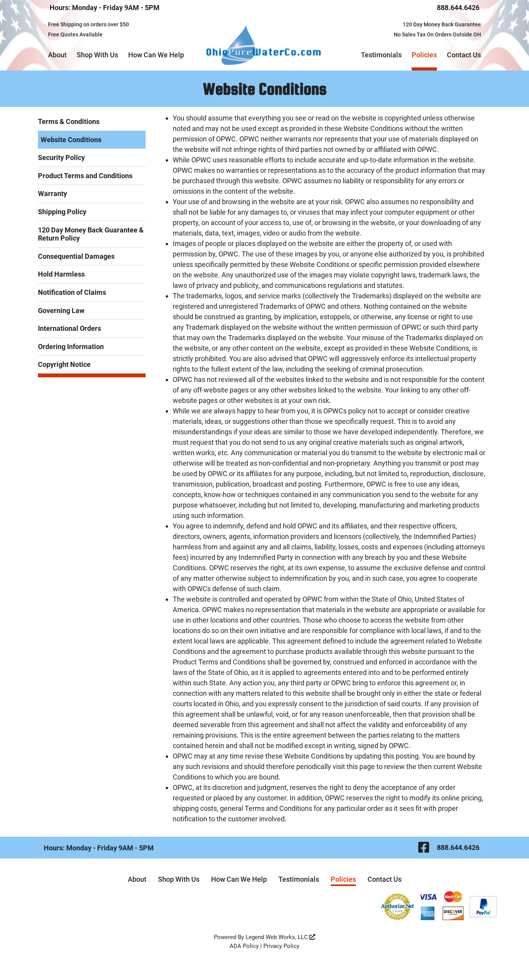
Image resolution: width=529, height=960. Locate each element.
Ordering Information (71, 346)
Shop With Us (97, 55)
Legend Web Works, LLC (277, 937)
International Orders (69, 328)
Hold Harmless (61, 274)
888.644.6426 (458, 7)
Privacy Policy (281, 946)
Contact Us (464, 55)
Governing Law (61, 310)
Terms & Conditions (69, 121)
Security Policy (61, 157)
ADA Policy (244, 946)
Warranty (52, 193)
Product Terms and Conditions (85, 176)
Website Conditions (71, 140)
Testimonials (381, 55)
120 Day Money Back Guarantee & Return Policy (91, 234)
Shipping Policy (62, 212)
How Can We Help (156, 55)
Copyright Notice (64, 364)
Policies (424, 55)
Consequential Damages (76, 256)
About (57, 55)
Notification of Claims (72, 292)
